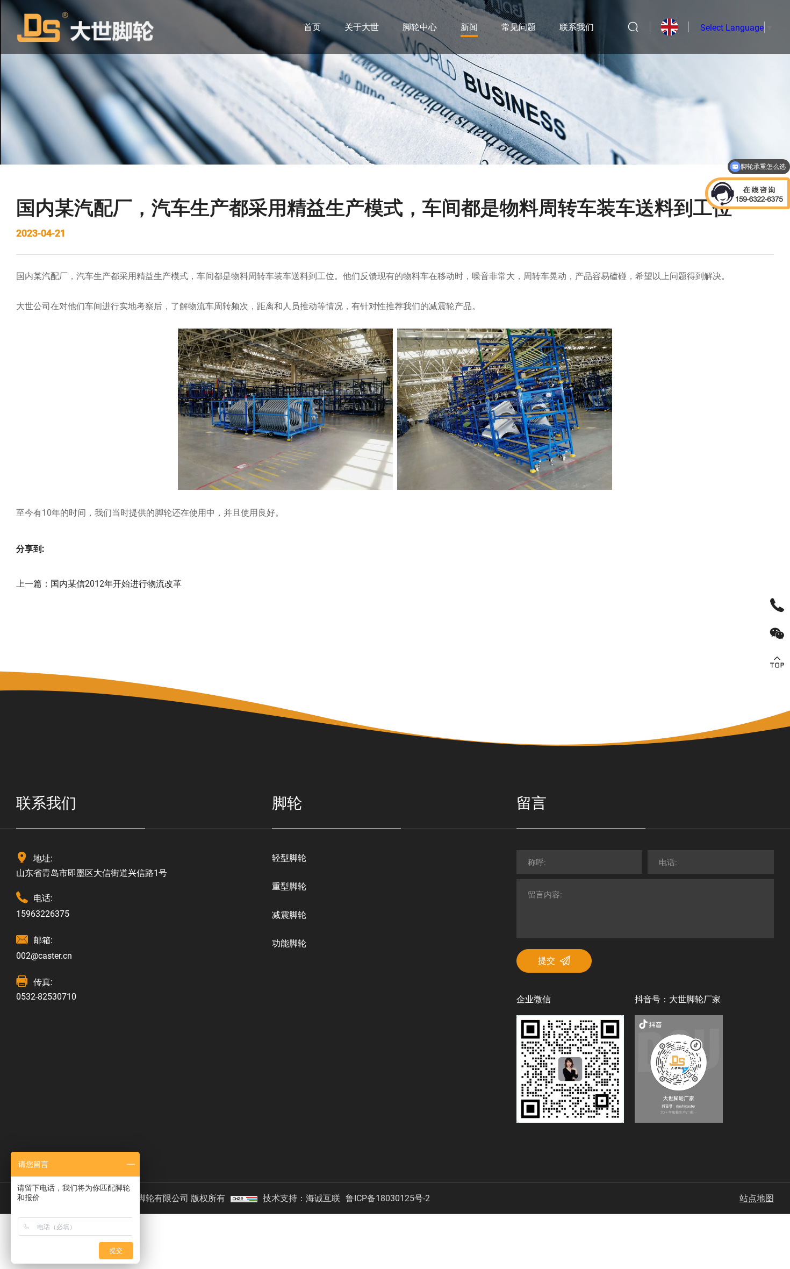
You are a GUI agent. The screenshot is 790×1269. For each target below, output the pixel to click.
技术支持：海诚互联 (301, 1197)
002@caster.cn (44, 955)
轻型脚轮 (289, 857)
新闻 (469, 26)
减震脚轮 (289, 914)
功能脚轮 (289, 943)
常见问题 (518, 26)
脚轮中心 (420, 26)
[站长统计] (244, 1197)
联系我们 (576, 26)
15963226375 (42, 913)
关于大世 (361, 26)
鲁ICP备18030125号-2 (388, 1197)
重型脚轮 (289, 886)
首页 (312, 26)
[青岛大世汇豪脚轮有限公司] (85, 25)
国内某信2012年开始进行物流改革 (116, 583)
